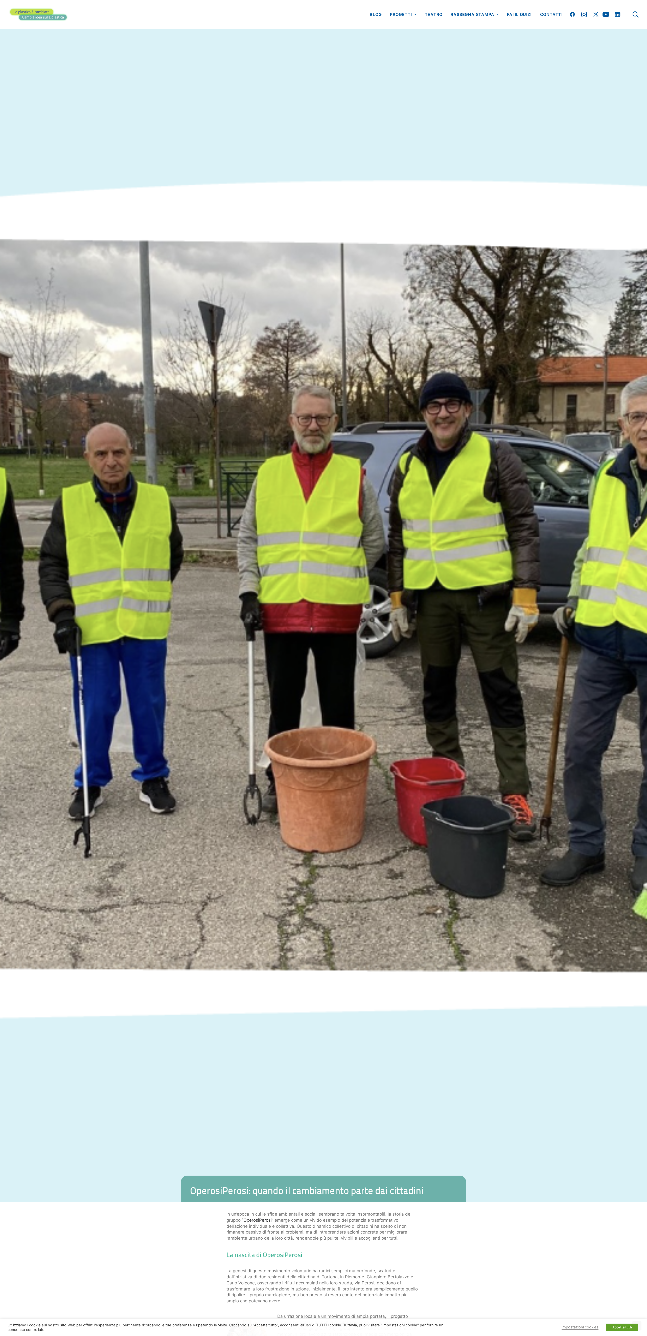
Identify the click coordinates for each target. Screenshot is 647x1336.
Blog (376, 14)
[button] (573, 14)
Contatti (551, 14)
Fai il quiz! (519, 14)
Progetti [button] (401, 14)
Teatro (434, 14)
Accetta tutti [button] (622, 1327)
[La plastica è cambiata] (38, 14)
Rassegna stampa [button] (472, 14)
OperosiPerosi (257, 1220)
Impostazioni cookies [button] (580, 1327)
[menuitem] (375, 14)
